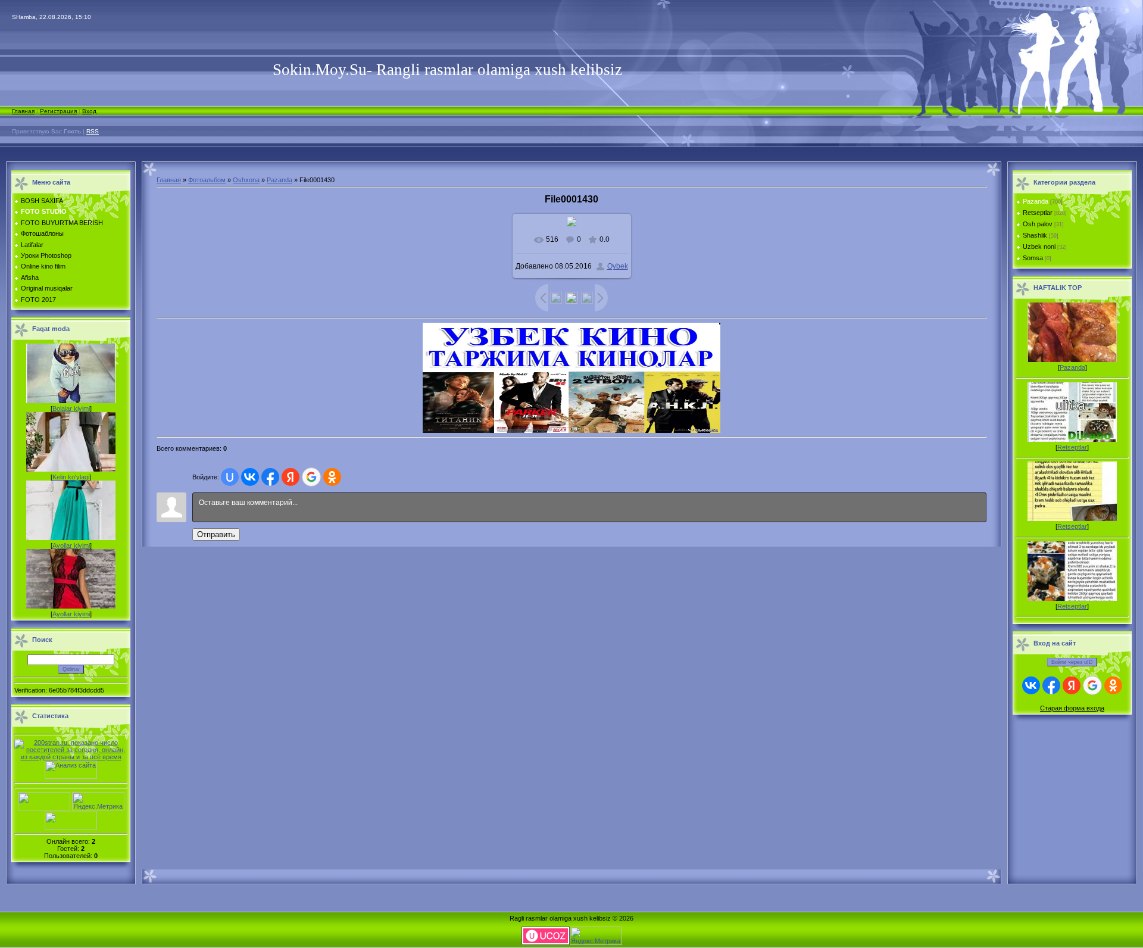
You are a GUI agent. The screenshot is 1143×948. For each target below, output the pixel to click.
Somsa (1033, 257)
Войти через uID (1072, 662)
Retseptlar (1038, 212)
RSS (92, 131)
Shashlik (1035, 235)
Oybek (617, 266)
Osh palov (1038, 223)
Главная (23, 111)
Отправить (216, 534)
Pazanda (279, 179)
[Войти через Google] (311, 477)
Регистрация (58, 111)
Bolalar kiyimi (71, 408)
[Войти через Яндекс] (290, 477)
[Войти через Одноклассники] (332, 477)
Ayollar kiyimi (71, 545)
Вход (89, 111)
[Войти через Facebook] (270, 477)
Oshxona (246, 179)
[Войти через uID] (230, 477)
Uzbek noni (1039, 246)
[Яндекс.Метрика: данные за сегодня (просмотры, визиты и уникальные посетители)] (98, 801)
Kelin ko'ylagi (70, 477)
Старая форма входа (1072, 708)
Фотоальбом (207, 179)
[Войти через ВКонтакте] (250, 477)
